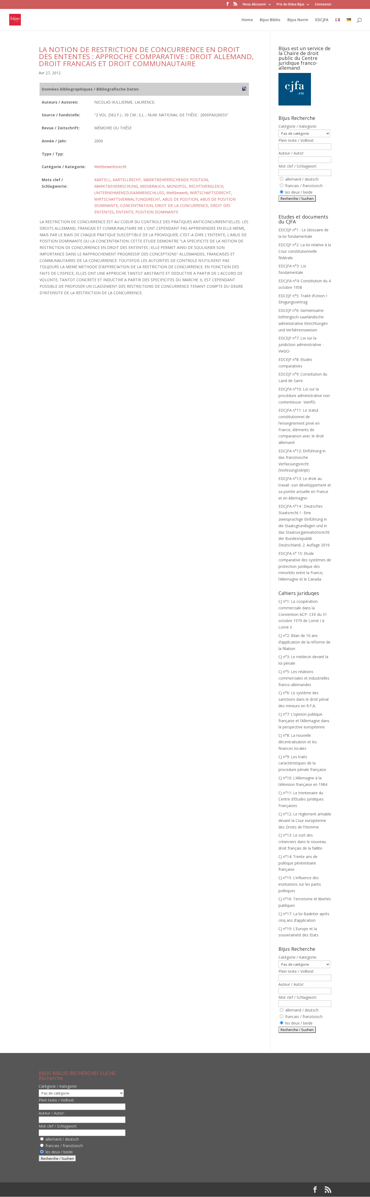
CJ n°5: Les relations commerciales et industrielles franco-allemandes (303, 678)
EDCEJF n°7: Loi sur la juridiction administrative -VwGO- (301, 344)
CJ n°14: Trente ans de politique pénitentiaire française (297, 863)
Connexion (323, 5)
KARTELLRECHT (127, 179)
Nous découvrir (254, 5)
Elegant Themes (73, 1189)
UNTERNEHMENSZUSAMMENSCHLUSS (129, 192)
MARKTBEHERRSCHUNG (116, 186)
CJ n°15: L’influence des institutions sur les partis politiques (299, 884)
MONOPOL (177, 186)
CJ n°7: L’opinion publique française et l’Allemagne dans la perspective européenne (303, 721)
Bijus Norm (297, 20)
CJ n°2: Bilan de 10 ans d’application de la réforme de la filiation (304, 642)
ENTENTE (124, 212)
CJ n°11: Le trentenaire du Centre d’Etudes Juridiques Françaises (301, 799)
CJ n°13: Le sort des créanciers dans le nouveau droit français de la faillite (302, 842)
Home (247, 20)
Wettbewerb (177, 192)
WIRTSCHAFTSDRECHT (210, 192)
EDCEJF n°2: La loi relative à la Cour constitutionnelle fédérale (304, 251)
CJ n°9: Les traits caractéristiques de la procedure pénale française (302, 763)
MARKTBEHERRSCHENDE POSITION (175, 179)
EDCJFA (321, 20)
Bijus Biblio (270, 20)
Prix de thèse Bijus (290, 5)
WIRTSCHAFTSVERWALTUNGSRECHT (127, 199)
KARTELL (102, 179)
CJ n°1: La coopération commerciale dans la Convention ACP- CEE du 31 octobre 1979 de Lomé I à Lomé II (302, 614)
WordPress (127, 1189)
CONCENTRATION (136, 205)
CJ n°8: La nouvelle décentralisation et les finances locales (297, 742)
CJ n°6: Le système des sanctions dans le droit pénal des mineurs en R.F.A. (303, 699)
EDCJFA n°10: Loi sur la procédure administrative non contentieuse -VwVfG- (304, 395)
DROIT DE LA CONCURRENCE (181, 205)
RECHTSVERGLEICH (206, 186)
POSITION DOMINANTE (156, 212)
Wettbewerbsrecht (110, 166)
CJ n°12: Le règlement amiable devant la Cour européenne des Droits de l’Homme (304, 820)
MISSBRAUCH (152, 186)
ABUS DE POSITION (180, 199)
